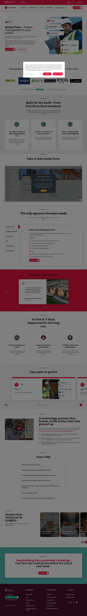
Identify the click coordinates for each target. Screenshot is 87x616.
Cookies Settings (29, 74)
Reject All (47, 74)
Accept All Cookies (57, 74)
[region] (44, 70)
